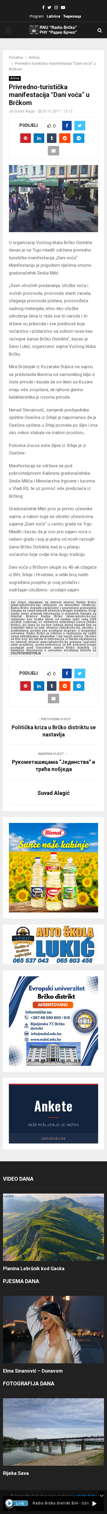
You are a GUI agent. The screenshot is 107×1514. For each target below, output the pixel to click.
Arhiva (14, 78)
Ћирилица (72, 16)
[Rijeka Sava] (53, 1432)
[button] (94, 1503)
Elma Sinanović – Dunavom (33, 1371)
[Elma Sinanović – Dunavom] (53, 1330)
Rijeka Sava (16, 1473)
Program (37, 16)
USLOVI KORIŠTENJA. (26, 653)
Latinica (53, 16)
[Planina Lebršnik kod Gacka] (53, 1227)
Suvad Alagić (24, 111)
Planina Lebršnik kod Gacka (33, 1268)
